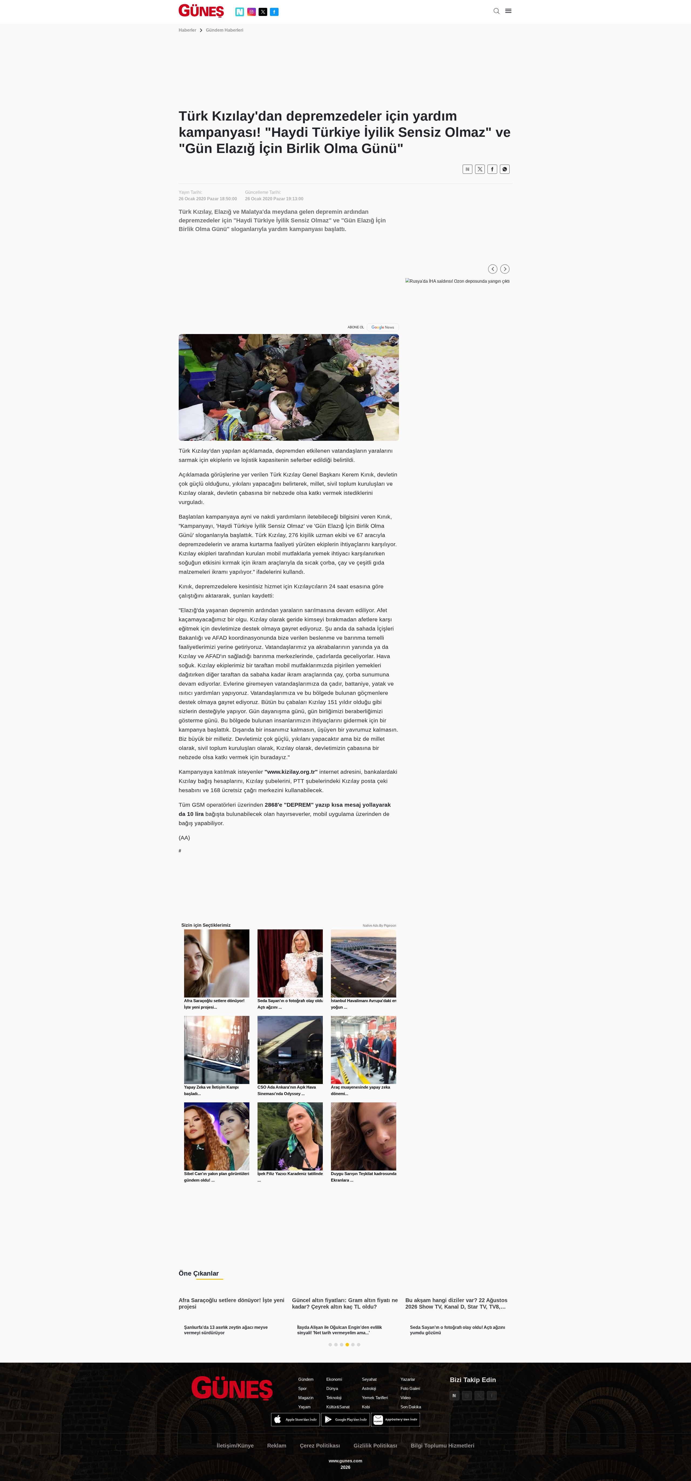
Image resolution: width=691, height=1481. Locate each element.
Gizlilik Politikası (375, 1446)
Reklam (276, 1446)
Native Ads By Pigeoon (379, 926)
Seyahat (369, 1379)
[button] (492, 269)
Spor (302, 1388)
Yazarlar (408, 1379)
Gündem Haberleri (224, 30)
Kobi (366, 1407)
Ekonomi (334, 1379)
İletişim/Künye (235, 1446)
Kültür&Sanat (338, 1407)
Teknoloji (333, 1397)
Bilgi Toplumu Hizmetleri (443, 1446)
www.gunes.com (345, 1461)
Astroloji (369, 1388)
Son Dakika (411, 1407)
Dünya (332, 1388)
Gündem (306, 1379)
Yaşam (304, 1407)
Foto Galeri (410, 1388)
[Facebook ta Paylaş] (492, 169)
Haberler (187, 30)
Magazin (305, 1397)
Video (406, 1397)
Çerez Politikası (320, 1446)
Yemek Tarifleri (375, 1397)
